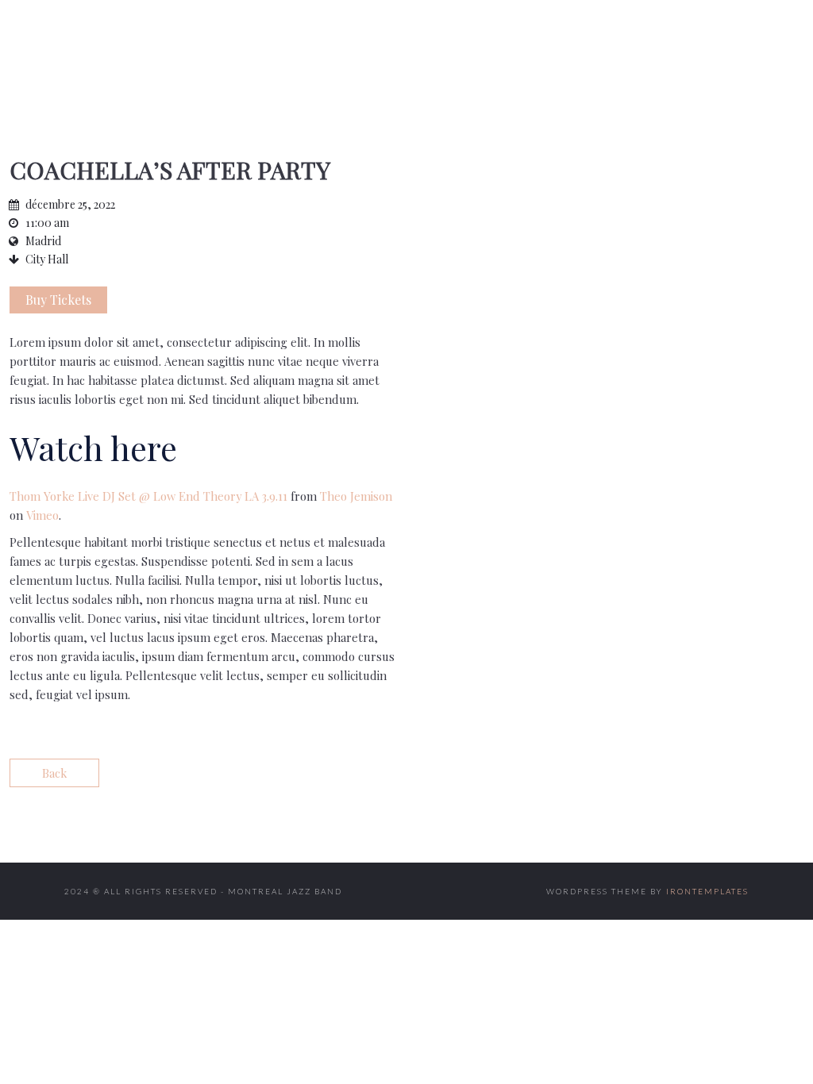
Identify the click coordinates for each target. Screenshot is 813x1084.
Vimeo (42, 515)
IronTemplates (707, 891)
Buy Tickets (58, 299)
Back (54, 773)
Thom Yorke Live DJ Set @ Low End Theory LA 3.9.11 (148, 496)
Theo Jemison (356, 496)
